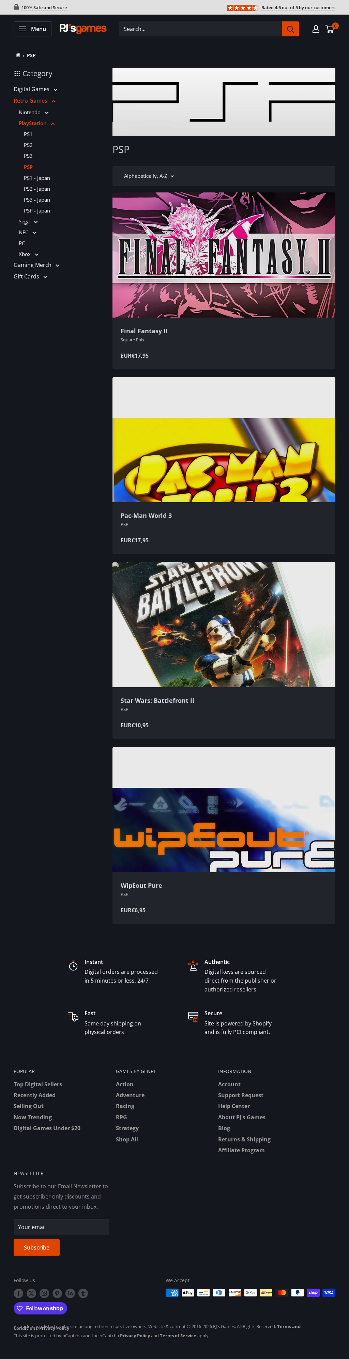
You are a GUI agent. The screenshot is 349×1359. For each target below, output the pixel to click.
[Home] (17, 55)
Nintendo (30, 112)
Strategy (127, 1128)
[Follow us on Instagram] (44, 1293)
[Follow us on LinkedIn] (70, 1293)
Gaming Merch (33, 265)
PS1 (28, 134)
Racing (125, 1106)
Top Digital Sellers (38, 1084)
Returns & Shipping (244, 1139)
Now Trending (33, 1117)
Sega (25, 221)
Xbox (25, 254)
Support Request (240, 1095)
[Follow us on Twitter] (31, 1293)
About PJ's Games (241, 1117)
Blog (224, 1128)
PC (22, 243)
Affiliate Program (241, 1150)
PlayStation (33, 123)
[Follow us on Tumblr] (83, 1293)
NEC (24, 232)
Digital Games (32, 89)
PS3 (28, 155)
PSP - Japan (37, 210)
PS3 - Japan (37, 199)
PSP (31, 55)
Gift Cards (27, 276)
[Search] (290, 28)
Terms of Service (178, 1335)
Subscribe (36, 1247)
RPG (121, 1117)
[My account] (316, 29)
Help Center (234, 1106)
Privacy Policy (54, 1328)
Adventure (130, 1095)
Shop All (127, 1139)
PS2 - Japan (37, 188)
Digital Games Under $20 (47, 1128)
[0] (329, 29)
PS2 (28, 144)
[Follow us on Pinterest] (57, 1293)
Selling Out (29, 1106)
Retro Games (31, 100)
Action (125, 1084)
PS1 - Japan (37, 177)
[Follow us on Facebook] (18, 1293)
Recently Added (35, 1095)
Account (229, 1084)
